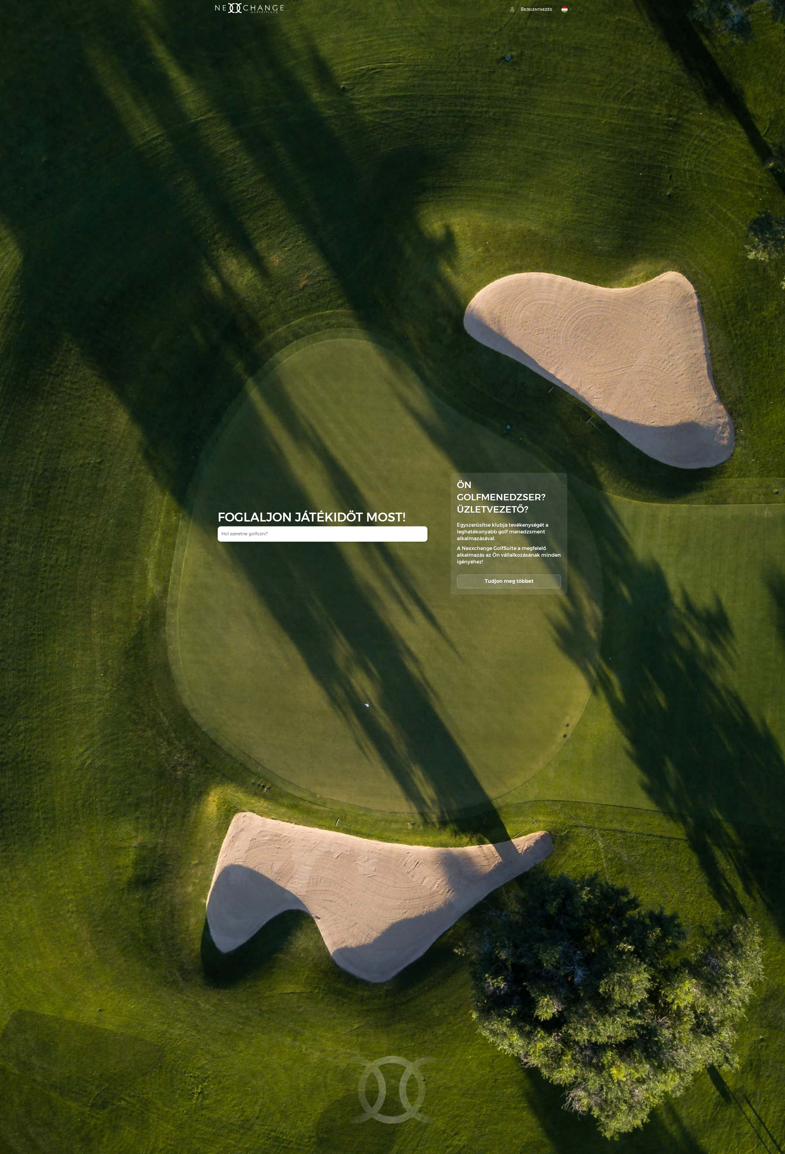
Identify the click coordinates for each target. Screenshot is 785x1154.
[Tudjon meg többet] (509, 575)
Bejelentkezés (535, 9)
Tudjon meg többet (509, 581)
